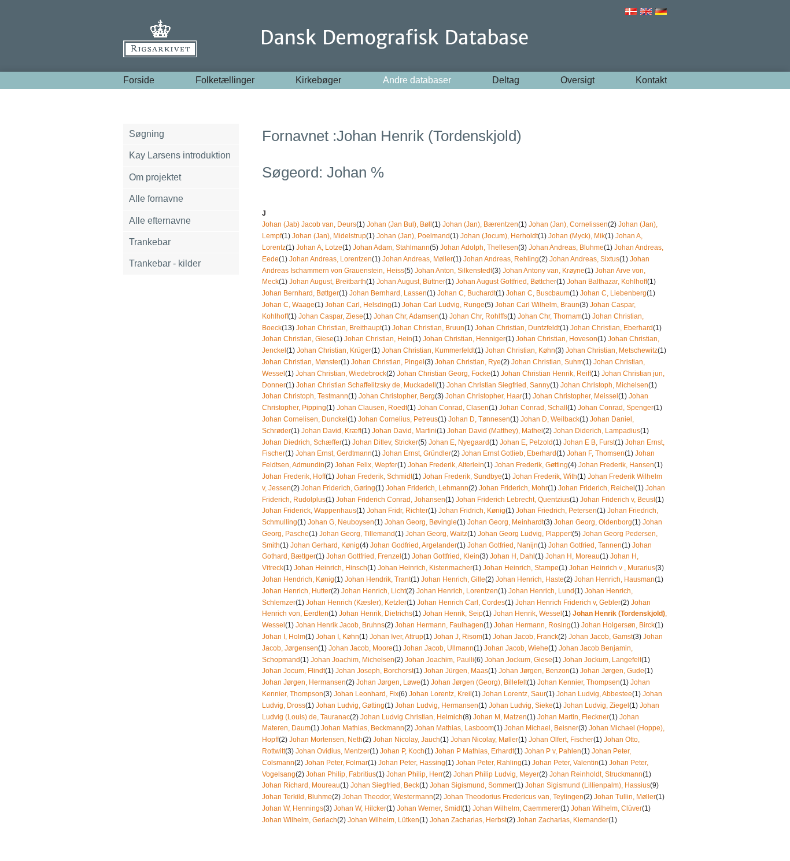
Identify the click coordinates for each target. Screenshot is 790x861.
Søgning (146, 134)
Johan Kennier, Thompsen (578, 682)
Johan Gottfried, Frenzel (363, 556)
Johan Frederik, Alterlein (446, 465)
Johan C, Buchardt (466, 293)
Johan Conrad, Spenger (616, 408)
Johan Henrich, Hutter (296, 591)
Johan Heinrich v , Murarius (612, 568)
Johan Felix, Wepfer (366, 465)
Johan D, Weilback (549, 419)
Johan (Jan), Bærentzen (480, 224)
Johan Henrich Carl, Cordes (461, 602)
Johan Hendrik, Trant (378, 579)
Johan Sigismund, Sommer (472, 785)
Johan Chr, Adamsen (406, 316)
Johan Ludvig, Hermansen (436, 705)
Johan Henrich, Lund (541, 591)
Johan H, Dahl (512, 556)
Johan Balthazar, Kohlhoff (607, 282)
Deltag (505, 80)
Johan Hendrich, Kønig (298, 579)
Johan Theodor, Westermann (387, 797)
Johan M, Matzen (500, 717)
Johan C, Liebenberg (613, 293)
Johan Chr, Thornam (550, 316)
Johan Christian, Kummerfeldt (428, 350)
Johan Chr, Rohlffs (478, 316)
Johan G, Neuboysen (341, 522)
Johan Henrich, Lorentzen (457, 591)
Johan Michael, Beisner (541, 728)
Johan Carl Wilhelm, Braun (537, 305)
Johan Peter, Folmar (336, 763)
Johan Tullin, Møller (625, 797)
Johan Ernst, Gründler (416, 453)
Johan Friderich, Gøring (338, 488)
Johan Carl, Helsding (358, 305)
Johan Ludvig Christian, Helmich (411, 717)
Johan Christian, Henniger (464, 339)
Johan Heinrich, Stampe (521, 568)
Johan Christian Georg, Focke (443, 373)
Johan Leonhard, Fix (366, 694)
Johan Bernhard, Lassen (388, 293)
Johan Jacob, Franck (525, 637)
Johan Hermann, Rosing (532, 625)
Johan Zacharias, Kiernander (562, 820)
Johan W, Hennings (292, 808)
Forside (138, 80)
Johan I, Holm (283, 637)
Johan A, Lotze (319, 247)
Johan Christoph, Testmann (305, 396)
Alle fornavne (156, 199)
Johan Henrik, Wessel (527, 613)
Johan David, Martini (404, 431)
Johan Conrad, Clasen (453, 408)
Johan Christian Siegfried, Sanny (498, 385)
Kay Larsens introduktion (180, 155)
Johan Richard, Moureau (301, 785)
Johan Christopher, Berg (397, 396)
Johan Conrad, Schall (533, 408)
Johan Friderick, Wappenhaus (309, 511)
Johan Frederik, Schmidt (374, 476)
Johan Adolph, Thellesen (479, 247)
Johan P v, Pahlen (553, 751)
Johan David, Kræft (331, 431)
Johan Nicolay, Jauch (406, 740)
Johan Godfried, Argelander (413, 545)
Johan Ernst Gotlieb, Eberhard (509, 453)
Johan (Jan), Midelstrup (329, 236)
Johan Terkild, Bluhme (297, 797)
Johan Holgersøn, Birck (618, 625)
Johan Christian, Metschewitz (612, 350)
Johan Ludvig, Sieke (521, 705)
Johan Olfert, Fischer (561, 740)
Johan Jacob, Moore (360, 648)
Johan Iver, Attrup (396, 637)
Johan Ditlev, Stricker (385, 442)
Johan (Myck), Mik (576, 236)
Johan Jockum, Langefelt (602, 660)
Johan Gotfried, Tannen (585, 545)
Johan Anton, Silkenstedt (453, 271)
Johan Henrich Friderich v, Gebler (568, 602)
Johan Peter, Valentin (565, 763)
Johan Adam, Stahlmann (391, 247)
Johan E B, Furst (589, 442)
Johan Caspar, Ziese (330, 316)
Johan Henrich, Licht (373, 591)
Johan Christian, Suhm (547, 362)
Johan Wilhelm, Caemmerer (516, 808)
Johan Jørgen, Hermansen (304, 682)
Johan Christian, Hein (378, 339)
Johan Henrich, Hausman (614, 579)
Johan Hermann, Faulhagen (439, 625)
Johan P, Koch (402, 751)
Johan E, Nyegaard (459, 442)
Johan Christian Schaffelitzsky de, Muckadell (366, 385)
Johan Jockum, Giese (518, 660)
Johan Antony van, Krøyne (544, 271)
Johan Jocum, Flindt (293, 671)
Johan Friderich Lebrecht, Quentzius (513, 500)
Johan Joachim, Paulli (439, 660)
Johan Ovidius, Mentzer (333, 751)
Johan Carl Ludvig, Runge (443, 305)
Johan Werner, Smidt (429, 808)
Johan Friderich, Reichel (596, 488)
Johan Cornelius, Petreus (398, 419)
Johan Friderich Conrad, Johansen (390, 500)
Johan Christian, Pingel (387, 362)
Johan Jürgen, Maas (456, 671)
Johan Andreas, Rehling (501, 259)
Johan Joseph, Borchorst (374, 671)
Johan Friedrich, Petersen (556, 511)
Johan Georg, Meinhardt (505, 522)
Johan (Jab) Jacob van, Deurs (309, 224)
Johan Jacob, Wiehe (516, 648)
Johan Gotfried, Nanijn (502, 545)
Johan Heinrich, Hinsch (330, 568)
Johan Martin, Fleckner (573, 717)
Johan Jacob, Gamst (600, 637)
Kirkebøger (318, 80)
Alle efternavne (160, 221)
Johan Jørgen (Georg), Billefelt (479, 682)
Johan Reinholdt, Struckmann (596, 774)
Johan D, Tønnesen (479, 419)
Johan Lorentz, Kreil (440, 694)
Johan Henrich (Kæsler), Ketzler (356, 602)
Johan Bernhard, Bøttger (300, 293)
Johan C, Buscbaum (538, 293)
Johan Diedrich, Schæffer (302, 442)
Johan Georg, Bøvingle (421, 522)
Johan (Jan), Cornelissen (568, 224)
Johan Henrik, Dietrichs (375, 613)
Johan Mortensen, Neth (326, 740)
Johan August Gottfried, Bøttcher (506, 282)
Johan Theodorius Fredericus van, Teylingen (514, 797)
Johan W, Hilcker (360, 808)
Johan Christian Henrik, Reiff (546, 373)
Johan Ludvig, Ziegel (596, 705)
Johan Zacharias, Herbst (468, 820)
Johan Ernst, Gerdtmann (334, 453)
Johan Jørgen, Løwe (388, 682)
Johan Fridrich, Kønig (471, 511)
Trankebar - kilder (165, 263)
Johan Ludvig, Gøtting (350, 705)
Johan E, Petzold (526, 442)
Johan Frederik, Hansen (616, 465)
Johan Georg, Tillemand (357, 534)
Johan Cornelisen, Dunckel (305, 419)
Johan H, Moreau (572, 556)
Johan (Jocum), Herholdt (499, 236)
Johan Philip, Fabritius (341, 774)
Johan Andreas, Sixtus (584, 259)
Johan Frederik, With (544, 476)
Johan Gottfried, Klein (445, 556)
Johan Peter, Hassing (411, 763)
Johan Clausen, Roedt (372, 408)
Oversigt (577, 80)
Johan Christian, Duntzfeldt (517, 328)
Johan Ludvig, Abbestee (594, 694)
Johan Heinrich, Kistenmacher (425, 568)
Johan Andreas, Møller (417, 259)
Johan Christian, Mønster (301, 362)
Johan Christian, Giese (298, 339)
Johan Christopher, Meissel (575, 396)
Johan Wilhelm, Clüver (606, 808)
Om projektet (155, 177)
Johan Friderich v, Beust (617, 500)
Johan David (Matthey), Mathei (495, 431)
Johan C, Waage (288, 305)
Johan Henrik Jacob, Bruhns (340, 625)
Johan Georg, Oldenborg (593, 522)
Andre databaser (417, 80)
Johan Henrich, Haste (530, 579)
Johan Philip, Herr (414, 774)
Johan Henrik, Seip (453, 613)
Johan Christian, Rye (468, 362)
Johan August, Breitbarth (327, 282)
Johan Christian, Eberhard (611, 328)
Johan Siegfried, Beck (384, 785)
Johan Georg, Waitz (436, 534)
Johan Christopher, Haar (483, 396)
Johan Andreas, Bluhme (566, 247)
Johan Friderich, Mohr (513, 488)
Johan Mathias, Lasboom (454, 728)
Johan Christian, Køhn (520, 350)
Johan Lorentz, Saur (514, 694)
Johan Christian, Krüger (334, 350)
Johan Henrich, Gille (453, 579)
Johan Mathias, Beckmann (362, 728)
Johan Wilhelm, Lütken (383, 820)
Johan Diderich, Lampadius (596, 431)
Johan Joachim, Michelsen (352, 660)
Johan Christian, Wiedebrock (341, 373)
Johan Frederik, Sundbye (462, 476)
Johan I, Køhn (337, 637)
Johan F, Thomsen (596, 453)
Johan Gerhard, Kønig (325, 545)
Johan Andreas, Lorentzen (330, 259)
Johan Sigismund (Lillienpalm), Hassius (587, 785)
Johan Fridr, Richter (397, 511)
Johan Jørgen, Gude (612, 671)
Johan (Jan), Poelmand (413, 236)
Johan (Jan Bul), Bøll (399, 224)
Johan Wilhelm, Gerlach (299, 820)
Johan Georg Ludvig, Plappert (525, 534)
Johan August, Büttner (410, 282)
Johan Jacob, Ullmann (438, 648)
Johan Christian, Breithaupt (339, 328)
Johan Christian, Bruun (428, 328)
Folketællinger (224, 80)
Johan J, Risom (458, 637)
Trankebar (150, 242)
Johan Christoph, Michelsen (604, 385)
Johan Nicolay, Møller (484, 740)
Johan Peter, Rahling (489, 763)
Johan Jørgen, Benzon (534, 671)
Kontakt (651, 80)
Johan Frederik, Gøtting (531, 465)
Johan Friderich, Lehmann (427, 488)
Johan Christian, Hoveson (556, 339)
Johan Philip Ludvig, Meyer (496, 774)
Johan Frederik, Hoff (294, 476)
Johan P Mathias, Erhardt (474, 751)
